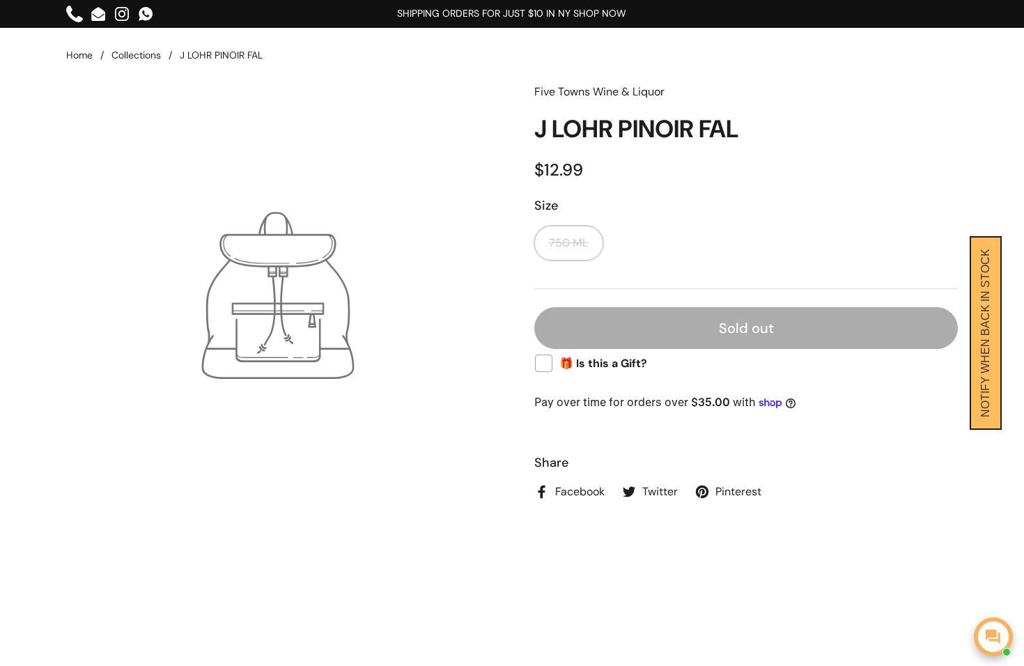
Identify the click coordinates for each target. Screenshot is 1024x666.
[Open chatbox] (993, 636)
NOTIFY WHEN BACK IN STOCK (985, 333)
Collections (136, 55)
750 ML (569, 242)
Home (79, 55)
